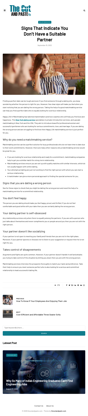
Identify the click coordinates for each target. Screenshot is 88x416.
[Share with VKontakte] (81, 285)
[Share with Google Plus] (72, 285)
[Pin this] (78, 285)
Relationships (44, 22)
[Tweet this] (69, 285)
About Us (50, 406)
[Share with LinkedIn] (75, 285)
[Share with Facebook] (66, 285)
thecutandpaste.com (58, 411)
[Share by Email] (83, 285)
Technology (11, 355)
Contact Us (38, 406)
